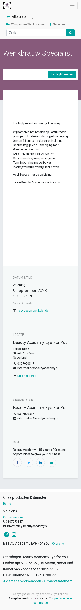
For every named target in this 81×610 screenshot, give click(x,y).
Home (7, 503)
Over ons (58, 543)
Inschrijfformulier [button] (62, 74)
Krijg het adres (26, 375)
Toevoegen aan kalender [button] (33, 310)
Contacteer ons (13, 517)
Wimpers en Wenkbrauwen (28, 24)
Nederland (59, 24)
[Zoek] (70, 32)
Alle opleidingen (24, 17)
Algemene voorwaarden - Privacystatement (37, 581)
